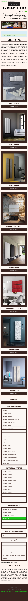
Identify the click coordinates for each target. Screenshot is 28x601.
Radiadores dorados (7, 489)
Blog (3, 535)
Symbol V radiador (14, 390)
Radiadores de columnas (8, 439)
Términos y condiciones (7, 549)
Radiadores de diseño (7, 416)
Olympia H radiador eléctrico (14, 308)
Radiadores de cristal (7, 471)
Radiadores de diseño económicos (10, 457)
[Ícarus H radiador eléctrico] (14, 208)
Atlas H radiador (14, 103)
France (13, 591)
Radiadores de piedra (7, 492)
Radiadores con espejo (7, 474)
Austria (2, 591)
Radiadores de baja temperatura (9, 454)
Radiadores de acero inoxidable (9, 480)
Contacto (4, 544)
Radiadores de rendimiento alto (9, 451)
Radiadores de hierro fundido (9, 498)
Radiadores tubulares (7, 436)
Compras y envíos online (8, 552)
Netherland (25, 591)
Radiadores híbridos (7, 448)
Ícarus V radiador (14, 267)
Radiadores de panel (7, 434)
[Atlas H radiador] (14, 85)
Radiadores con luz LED (8, 524)
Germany (17, 591)
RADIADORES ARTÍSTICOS (8, 526)
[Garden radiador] (14, 167)
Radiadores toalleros (7, 425)
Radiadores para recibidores (8, 515)
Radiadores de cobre (7, 500)
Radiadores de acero (7, 483)
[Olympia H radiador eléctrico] (14, 290)
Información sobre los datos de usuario (10, 546)
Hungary (20, 591)
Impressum (5, 558)
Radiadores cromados (7, 495)
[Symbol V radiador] (14, 372)
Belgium (6, 591)
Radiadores (4, 1)
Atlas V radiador (14, 144)
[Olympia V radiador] (14, 331)
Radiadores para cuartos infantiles (10, 509)
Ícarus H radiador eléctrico (14, 226)
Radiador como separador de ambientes (11, 521)
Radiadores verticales (7, 431)
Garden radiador (14, 185)
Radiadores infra (6, 518)
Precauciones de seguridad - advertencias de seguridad (14, 555)
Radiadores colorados (7, 477)
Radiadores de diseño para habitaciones (11, 419)
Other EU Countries (16, 592)
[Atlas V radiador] (14, 126)
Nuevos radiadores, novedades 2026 (10, 460)
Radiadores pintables (7, 512)
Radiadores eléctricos (7, 445)
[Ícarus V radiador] (14, 249)
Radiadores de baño (7, 413)
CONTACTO (21, 11)
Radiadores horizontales (8, 428)
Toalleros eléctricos (6, 442)
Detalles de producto (14, 106)
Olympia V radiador (14, 349)
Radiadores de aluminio (7, 486)
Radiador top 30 (6, 463)
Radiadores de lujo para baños (9, 422)
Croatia (9, 591)
